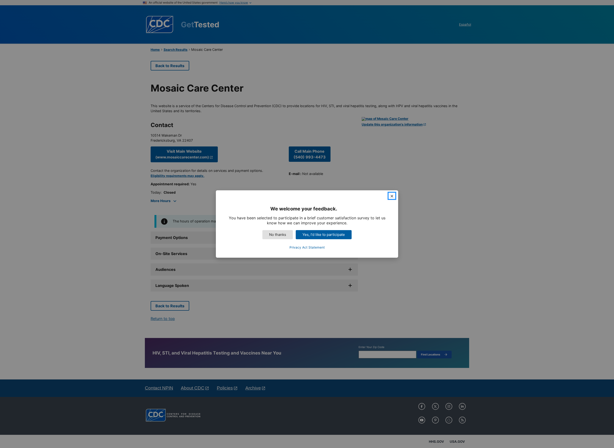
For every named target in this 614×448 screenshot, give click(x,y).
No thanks (277, 234)
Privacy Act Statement (307, 247)
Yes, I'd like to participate (323, 234)
